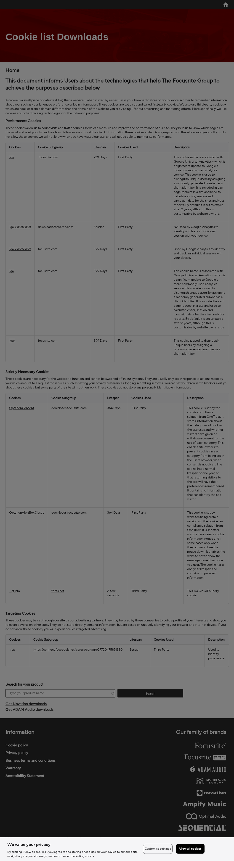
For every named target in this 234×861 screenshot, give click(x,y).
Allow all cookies (190, 848)
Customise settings (158, 848)
